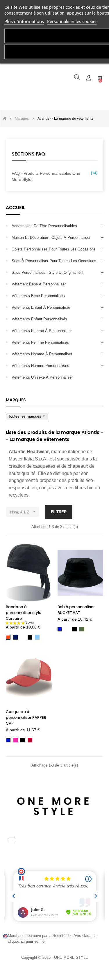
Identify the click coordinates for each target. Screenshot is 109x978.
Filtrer (59, 512)
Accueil (15, 207)
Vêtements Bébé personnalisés (38, 296)
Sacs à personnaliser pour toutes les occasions (54, 261)
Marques (16, 400)
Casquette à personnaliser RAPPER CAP (26, 717)
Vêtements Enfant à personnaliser (41, 307)
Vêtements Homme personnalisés (40, 365)
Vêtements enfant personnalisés (39, 319)
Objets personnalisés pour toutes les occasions (54, 249)
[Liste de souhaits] (44, 552)
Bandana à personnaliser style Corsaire (23, 613)
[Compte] (88, 77)
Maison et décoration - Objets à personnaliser (51, 237)
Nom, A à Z (23, 511)
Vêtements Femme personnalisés (40, 342)
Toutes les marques (27, 416)
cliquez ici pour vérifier (26, 942)
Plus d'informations (24, 21)
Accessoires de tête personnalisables (44, 226)
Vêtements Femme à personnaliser (42, 331)
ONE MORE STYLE (54, 807)
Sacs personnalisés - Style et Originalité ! (47, 272)
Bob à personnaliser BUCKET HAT (76, 610)
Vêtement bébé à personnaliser (39, 284)
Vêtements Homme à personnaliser (42, 354)
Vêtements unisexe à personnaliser (42, 377)
